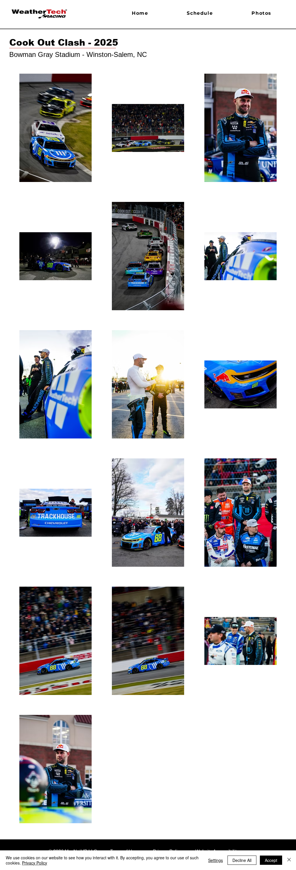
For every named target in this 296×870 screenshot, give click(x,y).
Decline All (241, 860)
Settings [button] (215, 860)
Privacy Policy (34, 863)
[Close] (289, 860)
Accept (271, 860)
